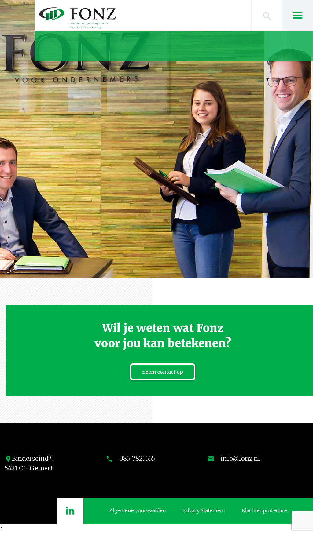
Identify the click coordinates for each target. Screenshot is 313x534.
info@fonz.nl (240, 458)
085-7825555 (137, 458)
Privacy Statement (203, 510)
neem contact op (162, 372)
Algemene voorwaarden (137, 510)
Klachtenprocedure (264, 510)
